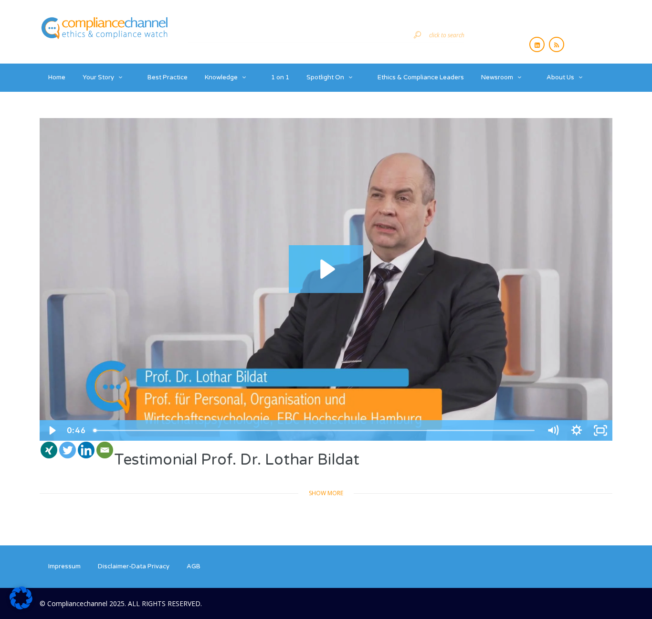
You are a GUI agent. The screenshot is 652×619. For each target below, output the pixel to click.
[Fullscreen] (600, 430)
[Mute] (553, 430)
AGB (193, 566)
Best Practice (167, 77)
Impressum (64, 566)
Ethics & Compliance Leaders (421, 77)
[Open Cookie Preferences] (21, 606)
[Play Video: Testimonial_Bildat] (326, 269)
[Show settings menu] (577, 430)
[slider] (315, 430)
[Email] (104, 450)
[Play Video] (51, 430)
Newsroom (497, 77)
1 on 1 (280, 77)
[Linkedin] (86, 450)
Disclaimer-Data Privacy (133, 566)
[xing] (49, 450)
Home (56, 77)
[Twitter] (67, 450)
